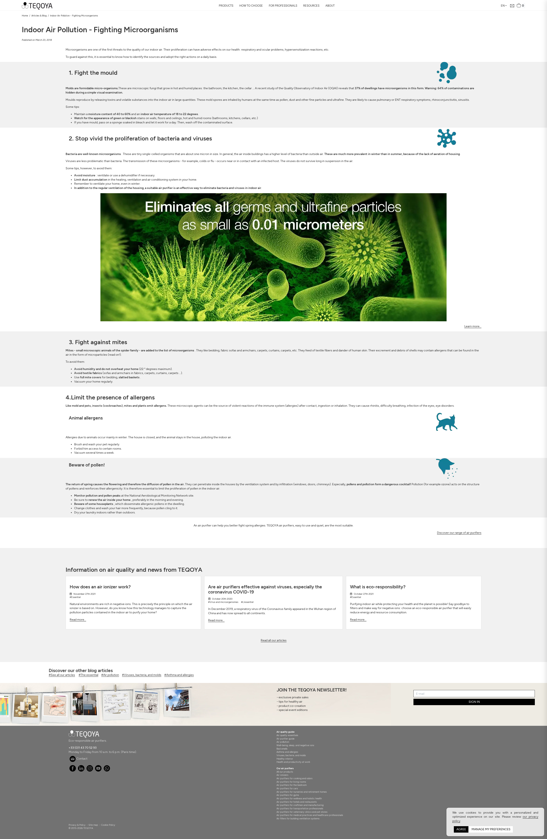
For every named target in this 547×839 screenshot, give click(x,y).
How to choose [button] (251, 5)
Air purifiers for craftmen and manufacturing (299, 805)
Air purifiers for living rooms (291, 781)
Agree (461, 829)
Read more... (78, 619)
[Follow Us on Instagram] (90, 770)
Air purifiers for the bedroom (291, 784)
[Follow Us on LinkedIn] (81, 770)
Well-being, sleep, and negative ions (295, 745)
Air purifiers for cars (287, 788)
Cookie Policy (108, 824)
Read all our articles (274, 640)
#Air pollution (110, 675)
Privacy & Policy (77, 824)
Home (25, 15)
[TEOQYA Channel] (98, 770)
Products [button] (226, 5)
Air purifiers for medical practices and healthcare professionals (309, 815)
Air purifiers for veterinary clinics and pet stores (301, 811)
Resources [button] (311, 5)
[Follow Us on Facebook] (72, 770)
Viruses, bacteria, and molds (291, 755)
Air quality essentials (287, 735)
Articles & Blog (39, 15)
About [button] (330, 5)
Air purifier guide (285, 738)
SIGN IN (474, 702)
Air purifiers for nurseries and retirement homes (301, 791)
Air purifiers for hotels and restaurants (296, 801)
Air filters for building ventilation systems (297, 818)
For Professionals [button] (283, 5)
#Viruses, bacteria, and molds (141, 675)
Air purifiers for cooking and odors (294, 778)
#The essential (88, 675)
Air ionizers (282, 774)
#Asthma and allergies (179, 675)
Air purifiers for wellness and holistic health (299, 798)
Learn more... (472, 326)
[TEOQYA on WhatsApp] (107, 770)
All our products (284, 771)
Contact (81, 758)
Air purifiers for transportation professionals (299, 808)
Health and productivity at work (293, 761)
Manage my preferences (491, 829)
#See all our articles (62, 675)
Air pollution (282, 741)
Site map (93, 824)
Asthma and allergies (287, 751)
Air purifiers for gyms (287, 795)
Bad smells (281, 748)
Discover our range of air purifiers (459, 533)
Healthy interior (284, 758)
